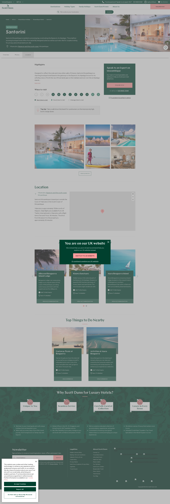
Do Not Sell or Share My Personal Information (20, 495)
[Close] (36, 461)
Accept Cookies (20, 484)
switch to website (85, 256)
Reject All (20, 489)
